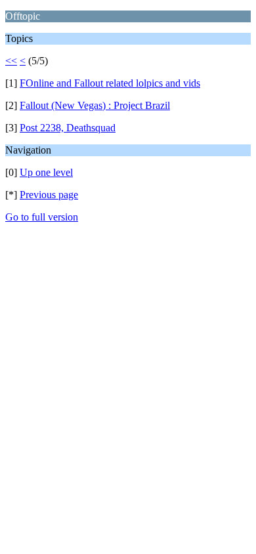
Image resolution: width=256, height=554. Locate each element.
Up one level (46, 172)
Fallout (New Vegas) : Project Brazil (95, 105)
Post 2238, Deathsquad (68, 127)
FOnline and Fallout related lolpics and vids (110, 83)
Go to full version (41, 217)
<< (11, 60)
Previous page (49, 194)
